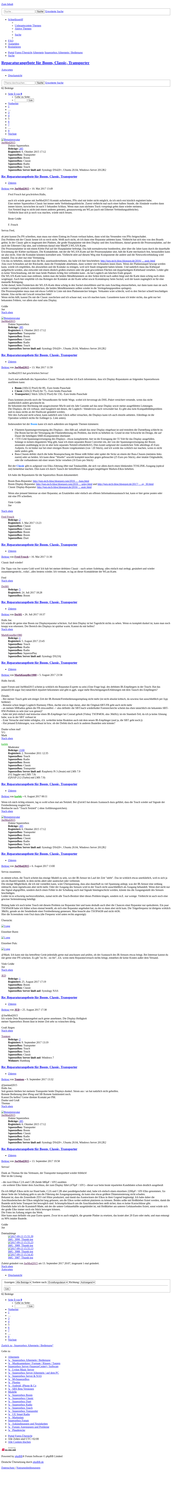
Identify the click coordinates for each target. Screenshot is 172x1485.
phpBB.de (38, 1462)
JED (3, 975)
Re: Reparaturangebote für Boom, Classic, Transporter (39, 176)
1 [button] (8, 106)
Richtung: (74, 1282)
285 (21, 148)
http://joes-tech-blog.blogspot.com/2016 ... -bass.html (61, 481)
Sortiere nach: (40, 1282)
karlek (4, 744)
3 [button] (8, 112)
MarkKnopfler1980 (11, 635)
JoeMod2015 (8, 142)
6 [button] (8, 121)
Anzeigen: (10, 1282)
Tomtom (5, 1036)
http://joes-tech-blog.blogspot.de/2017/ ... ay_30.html (126, 484)
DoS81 (5, 586)
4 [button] (8, 115)
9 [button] (8, 130)
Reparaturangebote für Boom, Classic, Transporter (45, 63)
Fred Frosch (7, 516)
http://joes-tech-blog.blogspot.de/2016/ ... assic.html (128, 260)
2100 (22, 750)
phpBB (19, 1456)
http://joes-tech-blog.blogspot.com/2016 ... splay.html (64, 484)
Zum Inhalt (7, 4)
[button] (15, 93)
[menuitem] (28, 25)
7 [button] (8, 124)
